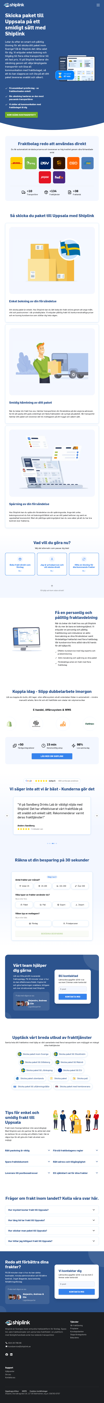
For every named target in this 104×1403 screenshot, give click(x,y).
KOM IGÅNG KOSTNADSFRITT (21, 114)
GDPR (24, 1391)
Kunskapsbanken (77, 1331)
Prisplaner (74, 1328)
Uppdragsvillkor (12, 1391)
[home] (14, 5)
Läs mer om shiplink (52, 756)
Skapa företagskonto (78, 1334)
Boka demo (74, 1338)
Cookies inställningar (39, 1391)
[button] (97, 5)
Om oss (8, 1374)
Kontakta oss (10, 1377)
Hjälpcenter (9, 1371)
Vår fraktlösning (76, 1325)
